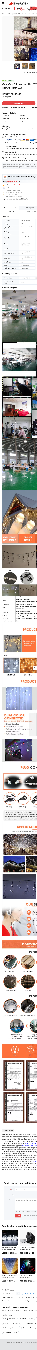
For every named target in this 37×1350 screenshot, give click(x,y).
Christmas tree (6, 1301)
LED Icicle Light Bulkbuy (10, 1332)
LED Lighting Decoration (24, 13)
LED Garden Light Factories (11, 1323)
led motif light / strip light (26, 1297)
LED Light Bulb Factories (26, 1319)
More (3, 1336)
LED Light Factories (9, 1319)
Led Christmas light (7, 1297)
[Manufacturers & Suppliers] (18, 3)
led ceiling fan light (24, 1301)
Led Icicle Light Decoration (11, 1328)
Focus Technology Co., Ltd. (24, 1342)
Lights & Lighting (11, 13)
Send (18, 1216)
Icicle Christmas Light (30, 1323)
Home (3, 13)
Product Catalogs (28, 1293)
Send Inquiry (18, 103)
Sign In (5, 199)
